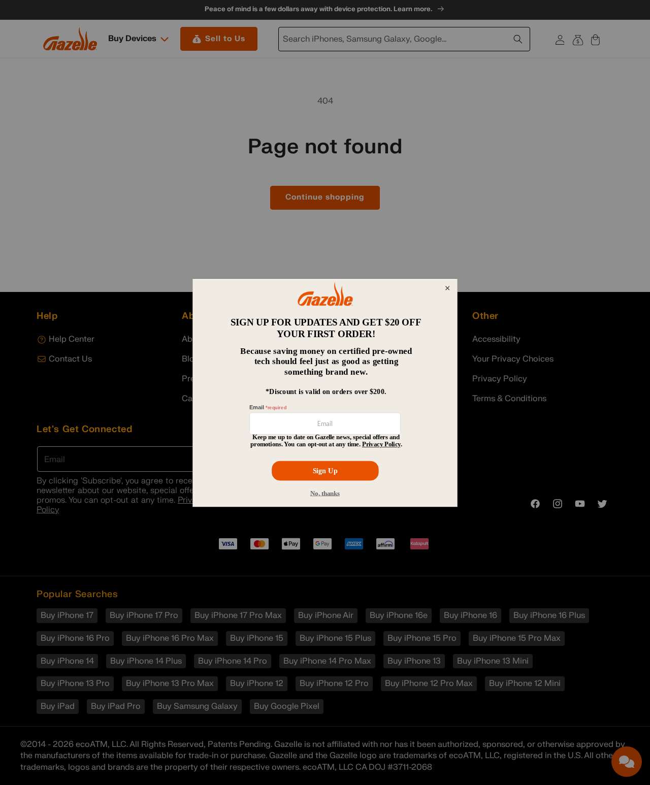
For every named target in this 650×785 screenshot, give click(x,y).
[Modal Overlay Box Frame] (325, 392)
